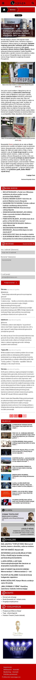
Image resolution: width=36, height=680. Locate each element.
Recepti (7, 593)
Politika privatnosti (10, 674)
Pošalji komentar (10, 282)
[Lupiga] (18, 2)
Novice (12, 10)
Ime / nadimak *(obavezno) (9, 249)
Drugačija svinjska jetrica (10, 601)
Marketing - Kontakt (11, 672)
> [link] (24, 416)
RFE (20, 86)
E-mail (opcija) (5, 274)
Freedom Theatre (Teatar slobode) (14, 615)
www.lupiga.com (15, 677)
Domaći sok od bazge (9, 597)
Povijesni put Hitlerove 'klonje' (12, 611)
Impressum (8, 667)
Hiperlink (9, 540)
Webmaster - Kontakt (11, 669)
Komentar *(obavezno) (8, 257)
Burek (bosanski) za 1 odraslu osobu (14, 599)
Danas (11, 144)
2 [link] (20, 416)
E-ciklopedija (11, 607)
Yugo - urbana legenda (10, 613)
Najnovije (6, 421)
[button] (3, 3)
